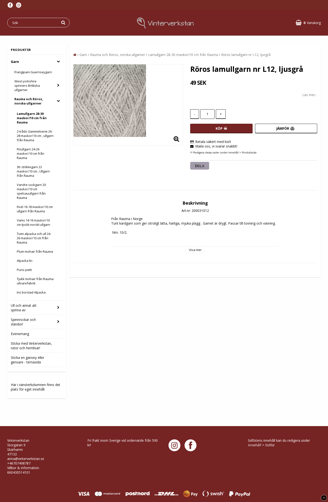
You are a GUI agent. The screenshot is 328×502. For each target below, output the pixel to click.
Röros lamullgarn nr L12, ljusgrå (246, 54)
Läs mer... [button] (309, 94)
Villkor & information (23, 467)
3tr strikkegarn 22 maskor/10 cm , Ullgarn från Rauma (33, 171)
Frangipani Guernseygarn (33, 72)
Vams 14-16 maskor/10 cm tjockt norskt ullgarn (33, 222)
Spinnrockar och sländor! (23, 321)
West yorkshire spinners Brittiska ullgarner (27, 85)
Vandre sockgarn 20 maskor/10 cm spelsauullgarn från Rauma (31, 191)
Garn (15, 61)
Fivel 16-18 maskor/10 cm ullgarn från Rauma (35, 209)
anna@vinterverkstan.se (25, 458)
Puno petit (24, 270)
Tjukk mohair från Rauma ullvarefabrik (35, 281)
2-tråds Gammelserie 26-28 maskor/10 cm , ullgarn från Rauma (35, 135)
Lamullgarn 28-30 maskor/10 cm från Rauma (32, 117)
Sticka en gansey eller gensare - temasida (27, 359)
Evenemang (20, 333)
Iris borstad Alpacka (31, 292)
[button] (308, 23)
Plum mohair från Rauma (35, 251)
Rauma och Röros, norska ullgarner (28, 101)
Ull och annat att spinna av (23, 307)
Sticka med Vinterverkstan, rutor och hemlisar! (31, 345)
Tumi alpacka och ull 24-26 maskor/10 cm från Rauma (34, 238)
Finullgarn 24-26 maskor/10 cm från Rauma (30, 153)
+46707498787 (18, 463)
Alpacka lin (24, 260)
